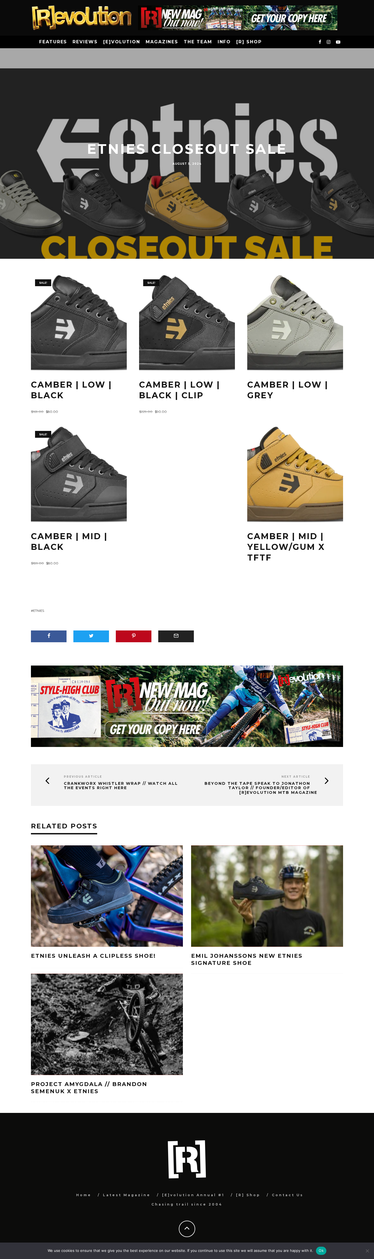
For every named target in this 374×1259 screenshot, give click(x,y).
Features (53, 41)
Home (83, 1195)
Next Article (295, 776)
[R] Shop (248, 41)
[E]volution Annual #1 (193, 1195)
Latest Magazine (127, 1195)
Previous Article (83, 776)
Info (224, 41)
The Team (198, 41)
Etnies (38, 611)
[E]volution (121, 41)
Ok (321, 1250)
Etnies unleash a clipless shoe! (94, 956)
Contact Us (287, 1195)
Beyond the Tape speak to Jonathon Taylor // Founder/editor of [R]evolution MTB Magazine (261, 788)
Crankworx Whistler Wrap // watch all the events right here (121, 786)
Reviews (85, 41)
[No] (367, 1251)
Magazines (162, 41)
